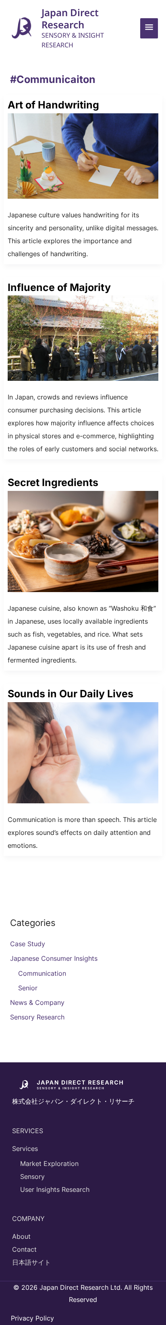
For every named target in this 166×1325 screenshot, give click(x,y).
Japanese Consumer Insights (54, 958)
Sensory (32, 1176)
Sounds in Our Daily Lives (70, 694)
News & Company (37, 1002)
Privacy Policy (32, 1318)
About (21, 1236)
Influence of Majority (59, 287)
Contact (24, 1249)
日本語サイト (31, 1262)
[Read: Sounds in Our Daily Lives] (83, 752)
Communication (42, 973)
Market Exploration (49, 1163)
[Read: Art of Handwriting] (83, 155)
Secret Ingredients (53, 482)
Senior (27, 988)
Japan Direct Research (70, 18)
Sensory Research (37, 1017)
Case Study (27, 944)
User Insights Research (54, 1189)
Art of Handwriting (53, 105)
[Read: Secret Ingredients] (83, 541)
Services (25, 1149)
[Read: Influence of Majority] (83, 337)
